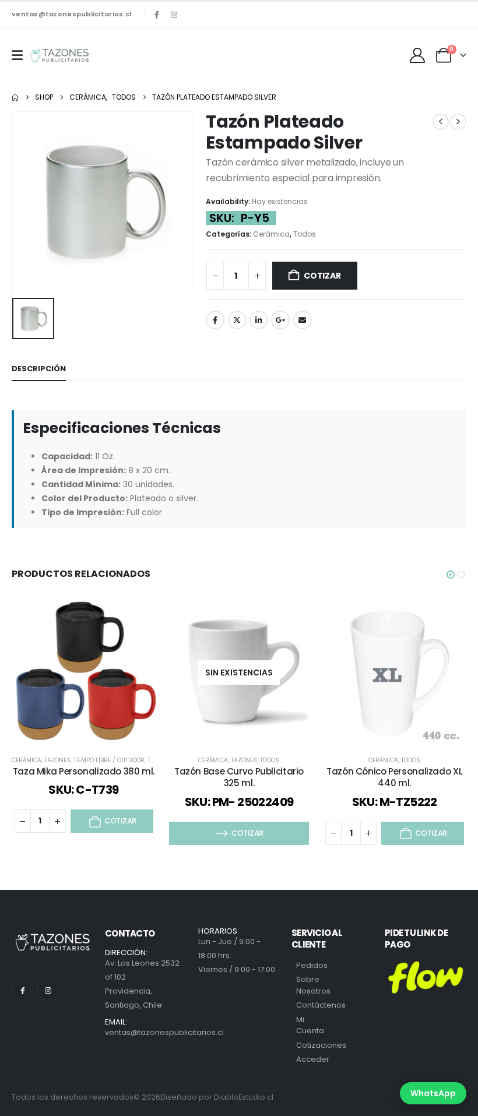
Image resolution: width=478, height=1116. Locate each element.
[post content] (84, 672)
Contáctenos (321, 1005)
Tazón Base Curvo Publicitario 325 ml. (239, 777)
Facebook (215, 320)
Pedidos (312, 965)
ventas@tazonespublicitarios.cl (71, 14)
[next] (458, 122)
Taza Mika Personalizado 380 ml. (83, 771)
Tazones (57, 760)
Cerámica (271, 234)
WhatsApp (433, 1093)
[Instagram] (173, 14)
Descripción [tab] (39, 368)
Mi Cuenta (310, 1025)
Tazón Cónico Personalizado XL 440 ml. (394, 777)
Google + (280, 320)
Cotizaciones (321, 1045)
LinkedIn (258, 320)
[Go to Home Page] (15, 97)
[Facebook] (156, 14)
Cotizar (322, 275)
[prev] (441, 122)
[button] (450, 574)
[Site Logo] (59, 55)
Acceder (312, 1059)
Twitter (237, 320)
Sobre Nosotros (313, 985)
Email (302, 320)
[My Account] (418, 55)
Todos (304, 234)
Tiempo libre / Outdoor (109, 760)
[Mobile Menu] (17, 55)
